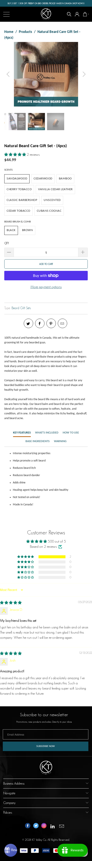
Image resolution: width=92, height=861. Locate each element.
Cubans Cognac (49, 211)
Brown (27, 230)
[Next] (83, 74)
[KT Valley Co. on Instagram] (44, 827)
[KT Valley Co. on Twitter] (36, 827)
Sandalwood (17, 178)
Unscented (52, 200)
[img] (11, 603)
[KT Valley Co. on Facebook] (27, 827)
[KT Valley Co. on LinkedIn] (52, 827)
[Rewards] (10, 850)
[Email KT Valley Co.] (62, 827)
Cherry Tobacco (19, 189)
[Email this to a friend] (62, 323)
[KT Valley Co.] (46, 14)
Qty (6, 243)
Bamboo (65, 178)
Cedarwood (43, 178)
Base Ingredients (37, 441)
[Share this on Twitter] (28, 323)
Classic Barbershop (22, 200)
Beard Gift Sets (21, 308)
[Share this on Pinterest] (51, 323)
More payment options (46, 287)
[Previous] (8, 74)
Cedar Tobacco (18, 211)
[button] (15, 154)
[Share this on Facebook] (40, 323)
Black (11, 230)
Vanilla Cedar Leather (55, 189)
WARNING (60, 441)
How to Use (71, 432)
